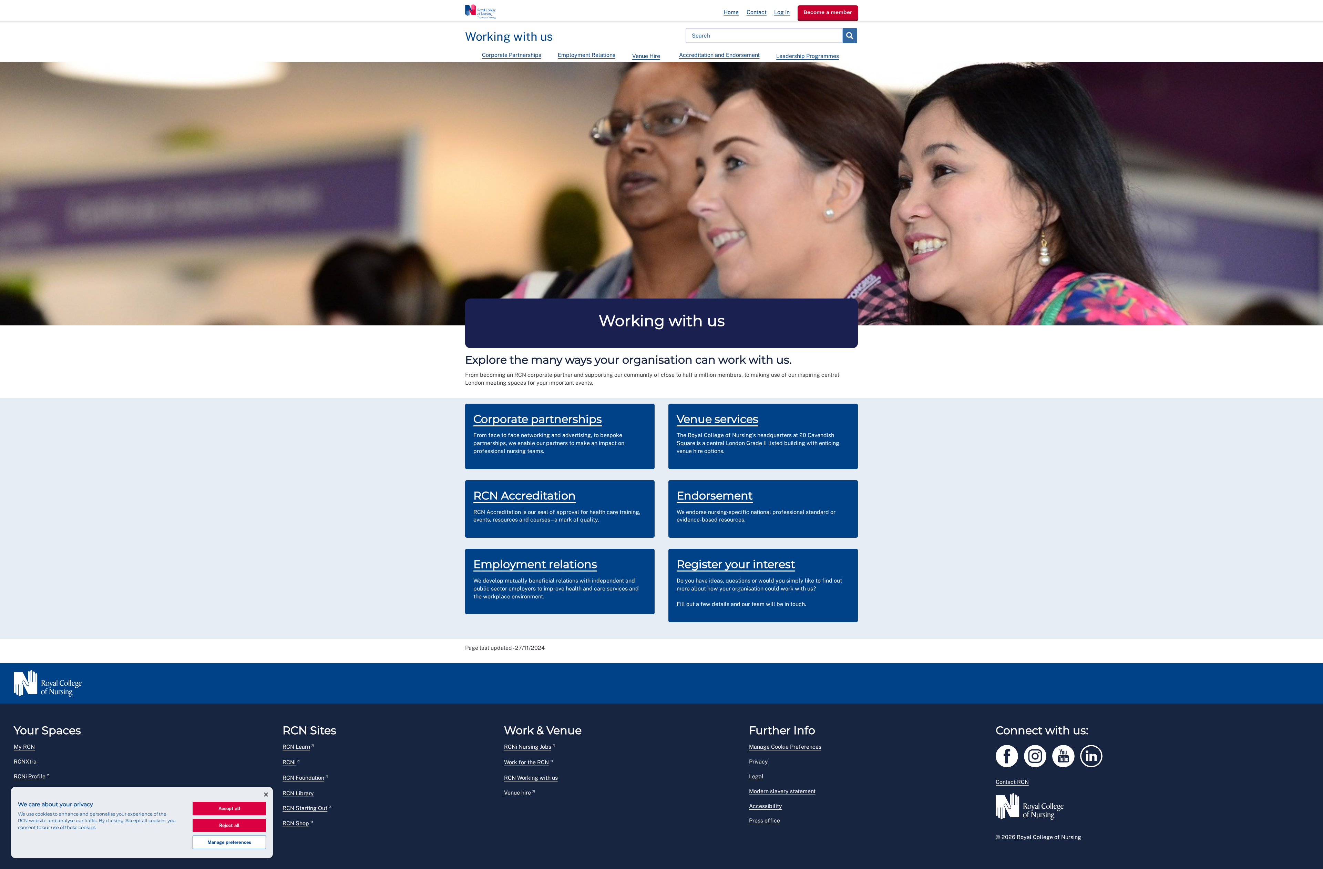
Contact (757, 12)
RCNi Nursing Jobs (527, 747)
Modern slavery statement (782, 791)
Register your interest (736, 564)
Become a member (827, 12)
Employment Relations (586, 55)
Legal (756, 776)
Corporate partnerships (537, 419)
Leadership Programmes (807, 56)
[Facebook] (1010, 754)
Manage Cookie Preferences (785, 747)
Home (731, 12)
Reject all (229, 825)
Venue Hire (646, 56)
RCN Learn (296, 747)
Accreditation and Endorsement (719, 55)
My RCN (24, 747)
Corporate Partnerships (511, 55)
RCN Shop (296, 823)
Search (849, 35)
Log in (782, 12)
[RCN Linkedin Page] (1093, 754)
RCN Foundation (303, 778)
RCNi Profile (29, 776)
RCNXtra (25, 761)
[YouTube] (1066, 754)
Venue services (717, 419)
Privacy (758, 761)
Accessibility (765, 806)
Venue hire (517, 792)
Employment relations (535, 564)
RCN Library (298, 793)
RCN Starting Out (305, 808)
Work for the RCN (526, 762)
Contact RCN (1012, 782)
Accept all (229, 808)
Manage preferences (229, 842)
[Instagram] (1038, 754)
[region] (142, 822)
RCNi (289, 762)
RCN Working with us (531, 778)
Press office (764, 820)
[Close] (266, 794)
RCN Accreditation (524, 495)
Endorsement (715, 495)
